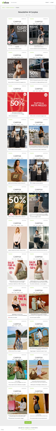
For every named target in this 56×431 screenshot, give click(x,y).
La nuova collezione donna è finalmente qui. (38, 48)
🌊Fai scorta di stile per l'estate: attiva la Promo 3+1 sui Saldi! (17, 183)
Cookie (25, 429)
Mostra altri (28, 422)
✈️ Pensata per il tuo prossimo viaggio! (16, 418)
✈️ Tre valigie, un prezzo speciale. (14, 149)
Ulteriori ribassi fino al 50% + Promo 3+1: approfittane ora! (17, 250)
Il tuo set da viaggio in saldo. (35, 216)
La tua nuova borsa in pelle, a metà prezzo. (38, 149)
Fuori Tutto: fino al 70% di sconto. (15, 48)
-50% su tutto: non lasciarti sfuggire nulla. (38, 116)
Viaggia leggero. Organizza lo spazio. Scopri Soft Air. (39, 351)
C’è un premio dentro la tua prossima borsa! (38, 418)
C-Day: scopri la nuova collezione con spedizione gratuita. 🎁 (17, 384)
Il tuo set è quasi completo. (35, 317)
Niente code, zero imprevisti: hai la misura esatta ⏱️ (39, 250)
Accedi (51, 2)
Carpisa (10, 19)
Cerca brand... (13, 4)
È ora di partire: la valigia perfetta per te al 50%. (39, 82)
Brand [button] (47, 2)
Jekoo (3, 7)
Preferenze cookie (31, 429)
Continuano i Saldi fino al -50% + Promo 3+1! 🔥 (17, 283)
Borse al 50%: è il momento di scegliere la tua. (17, 82)
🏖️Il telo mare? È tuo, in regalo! (14, 351)
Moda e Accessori (10, 7)
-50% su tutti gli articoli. (13, 116)
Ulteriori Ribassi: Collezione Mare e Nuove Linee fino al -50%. (17, 216)
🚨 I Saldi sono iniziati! (12, 317)
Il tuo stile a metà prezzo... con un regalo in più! (39, 283)
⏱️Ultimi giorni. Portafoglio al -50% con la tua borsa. (39, 384)
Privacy (2, 429)
